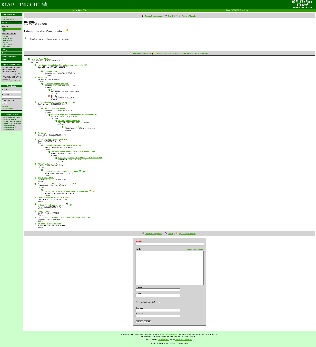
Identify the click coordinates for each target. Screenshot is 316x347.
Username (5, 89)
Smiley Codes (191, 249)
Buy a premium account (11, 117)
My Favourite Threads (187, 16)
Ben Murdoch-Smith (169, 334)
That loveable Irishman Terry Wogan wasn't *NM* (63, 145)
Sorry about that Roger (73, 127)
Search (170, 16)
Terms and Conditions (183, 340)
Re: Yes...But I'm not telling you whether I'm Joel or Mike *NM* (70, 191)
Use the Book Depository (12, 123)
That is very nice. (51, 71)
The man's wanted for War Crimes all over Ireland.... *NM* (73, 152)
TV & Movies (7, 40)
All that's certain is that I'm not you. (51, 164)
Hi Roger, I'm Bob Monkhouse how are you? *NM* (57, 102)
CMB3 (5, 31)
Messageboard (8, 19)
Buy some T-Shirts (9, 119)
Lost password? (8, 108)
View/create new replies (142, 53)
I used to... (55, 90)
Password (5, 95)
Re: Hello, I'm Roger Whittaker (49, 224)
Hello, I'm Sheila (44, 211)
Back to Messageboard (153, 16)
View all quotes (6, 80)
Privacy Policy (163, 340)
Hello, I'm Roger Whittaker (41, 59)
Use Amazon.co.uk (9, 127)
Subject (140, 241)
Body (138, 249)
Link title (139, 287)
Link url (138, 293)
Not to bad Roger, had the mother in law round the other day (74, 115)
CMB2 (5, 29)
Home (5, 17)
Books (5, 36)
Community (7, 46)
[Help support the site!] (302, 4)
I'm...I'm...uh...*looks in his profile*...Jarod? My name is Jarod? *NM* (64, 217)
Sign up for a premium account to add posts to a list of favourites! (182, 53)
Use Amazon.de (8, 129)
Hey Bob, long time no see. (55, 108)
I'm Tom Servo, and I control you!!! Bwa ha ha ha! (57, 184)
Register (5, 106)
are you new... (43, 77)
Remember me (9, 100)
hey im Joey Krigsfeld (46, 178)
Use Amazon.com (9, 125)
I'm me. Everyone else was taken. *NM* (52, 139)
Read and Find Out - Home (37, 4)
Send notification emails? (145, 302)
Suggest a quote (15, 80)
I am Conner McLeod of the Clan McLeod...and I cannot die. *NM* (63, 65)
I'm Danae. (42, 133)
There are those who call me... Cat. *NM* (53, 198)
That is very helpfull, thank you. (57, 84)
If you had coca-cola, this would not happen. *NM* (65, 171)
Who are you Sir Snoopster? (69, 121)
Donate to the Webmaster (12, 121)
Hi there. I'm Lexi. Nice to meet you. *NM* (55, 205)
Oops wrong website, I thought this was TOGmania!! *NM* (80, 158)
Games (5, 42)
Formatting (200, 249)
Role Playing (7, 44)
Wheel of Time (8, 38)
